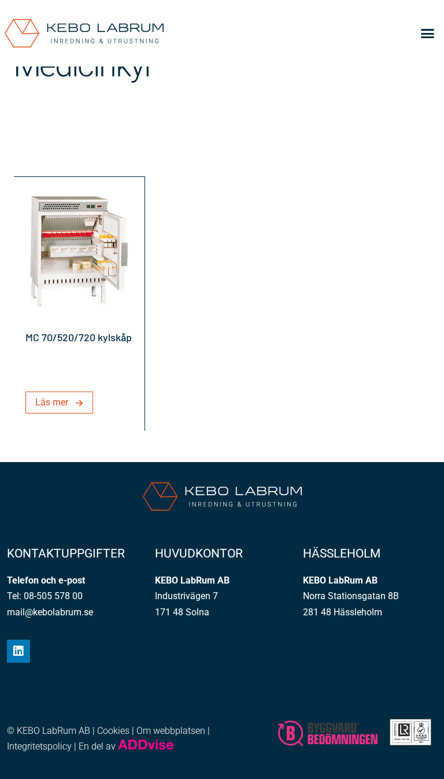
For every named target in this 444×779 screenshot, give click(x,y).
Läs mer (51, 402)
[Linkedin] (18, 651)
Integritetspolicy (39, 746)
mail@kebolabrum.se (50, 612)
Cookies (113, 730)
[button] (428, 34)
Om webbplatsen (170, 730)
